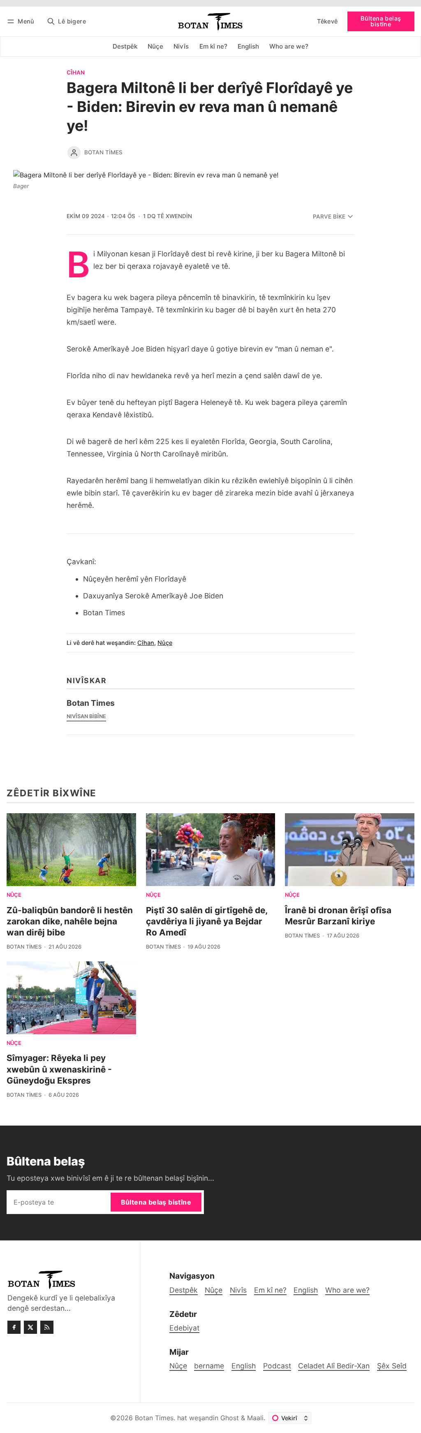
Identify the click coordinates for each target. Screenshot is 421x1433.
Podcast (277, 1365)
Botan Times (103, 152)
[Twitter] (30, 1327)
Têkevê (327, 21)
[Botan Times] (74, 152)
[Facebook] (14, 1327)
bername (209, 1365)
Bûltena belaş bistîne (381, 21)
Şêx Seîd (392, 1365)
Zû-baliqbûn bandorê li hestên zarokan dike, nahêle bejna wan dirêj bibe (70, 921)
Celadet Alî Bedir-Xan (334, 1365)
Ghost (229, 1418)
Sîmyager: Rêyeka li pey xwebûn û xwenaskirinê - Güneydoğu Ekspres (59, 1069)
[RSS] (46, 1327)
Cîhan (76, 73)
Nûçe (164, 642)
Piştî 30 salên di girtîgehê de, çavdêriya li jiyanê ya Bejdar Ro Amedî (206, 921)
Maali (255, 1418)
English (243, 1365)
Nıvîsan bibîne (86, 716)
